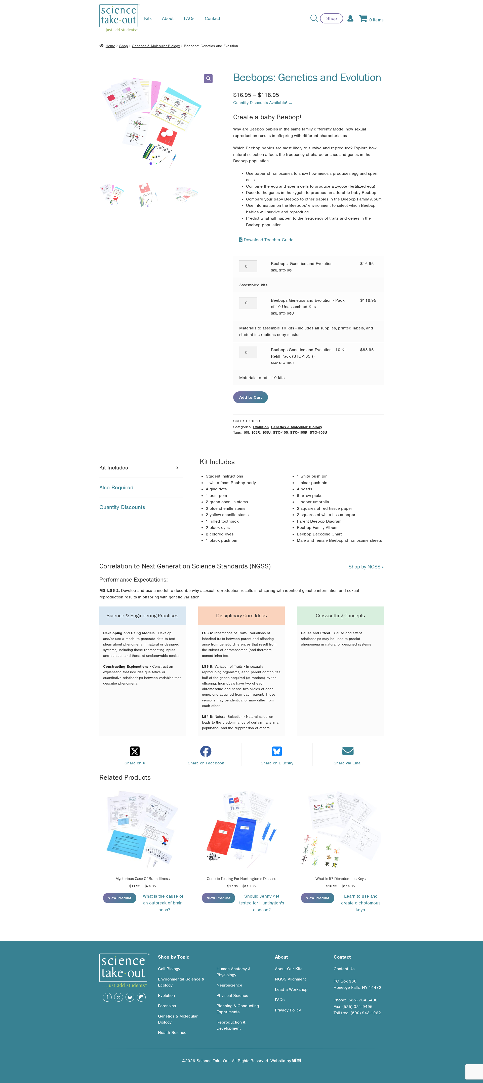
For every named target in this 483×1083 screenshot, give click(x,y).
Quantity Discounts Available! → (263, 102)
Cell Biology (169, 968)
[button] (208, 78)
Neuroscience (229, 985)
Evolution (261, 427)
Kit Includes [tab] (113, 467)
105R (255, 432)
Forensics (167, 1005)
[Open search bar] (314, 18)
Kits (148, 18)
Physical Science (232, 995)
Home (110, 46)
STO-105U (318, 432)
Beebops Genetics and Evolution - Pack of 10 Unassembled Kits (308, 307)
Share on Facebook (206, 763)
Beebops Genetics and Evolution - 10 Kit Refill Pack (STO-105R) (309, 356)
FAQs (189, 18)
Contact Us (344, 968)
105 (246, 432)
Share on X (135, 763)
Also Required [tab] (116, 487)
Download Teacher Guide (268, 240)
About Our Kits (288, 968)
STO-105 (280, 432)
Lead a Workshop (291, 989)
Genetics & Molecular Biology (156, 46)
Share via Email (348, 763)
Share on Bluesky (277, 763)
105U (266, 432)
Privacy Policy (288, 1010)
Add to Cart (250, 397)
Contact (212, 18)
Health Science (172, 1032)
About (168, 18)
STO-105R (298, 432)
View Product (119, 898)
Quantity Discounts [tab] (122, 507)
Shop (331, 18)
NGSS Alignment (290, 979)
